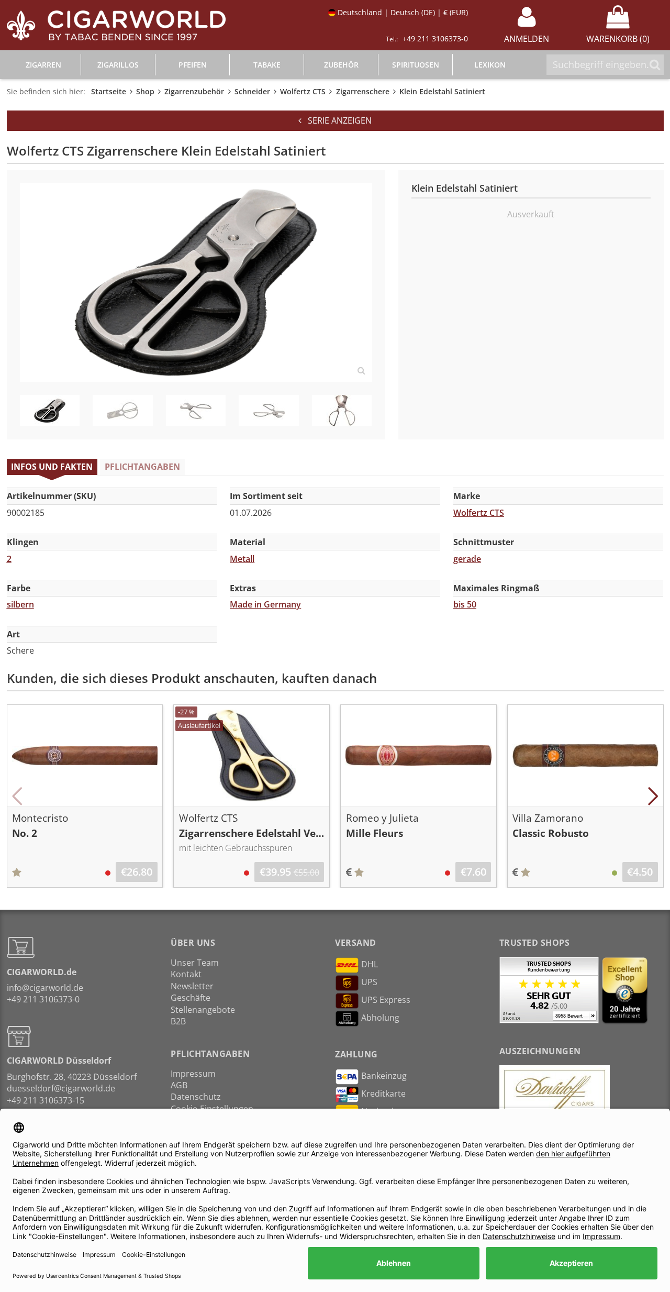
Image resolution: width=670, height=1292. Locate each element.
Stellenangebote (203, 1009)
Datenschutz (196, 1096)
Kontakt (186, 974)
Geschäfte (190, 997)
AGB (179, 1085)
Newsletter (192, 986)
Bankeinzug (384, 1076)
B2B (178, 1021)
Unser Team (195, 962)
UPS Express (385, 1000)
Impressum (193, 1073)
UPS (369, 982)
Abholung (380, 1017)
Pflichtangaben (142, 466)
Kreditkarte (383, 1094)
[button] (17, 796)
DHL (369, 964)
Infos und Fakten (52, 466)
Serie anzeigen (337, 120)
